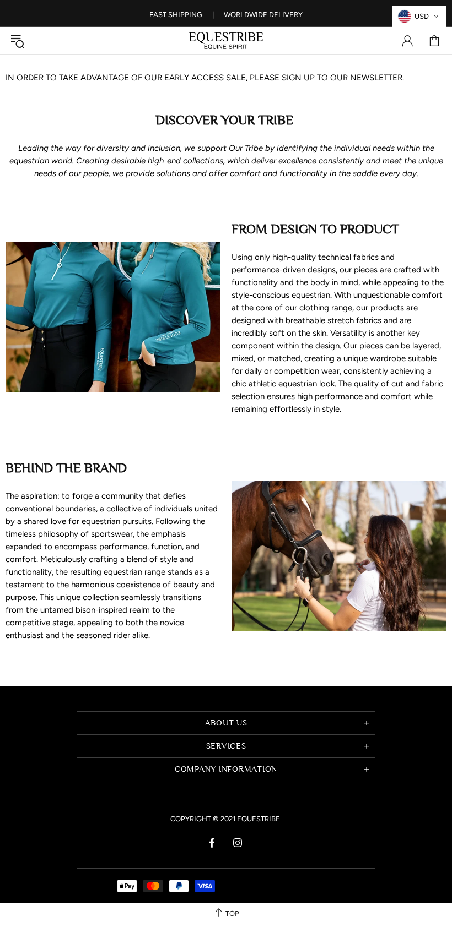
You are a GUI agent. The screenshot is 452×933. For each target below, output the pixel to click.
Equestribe (226, 40)
